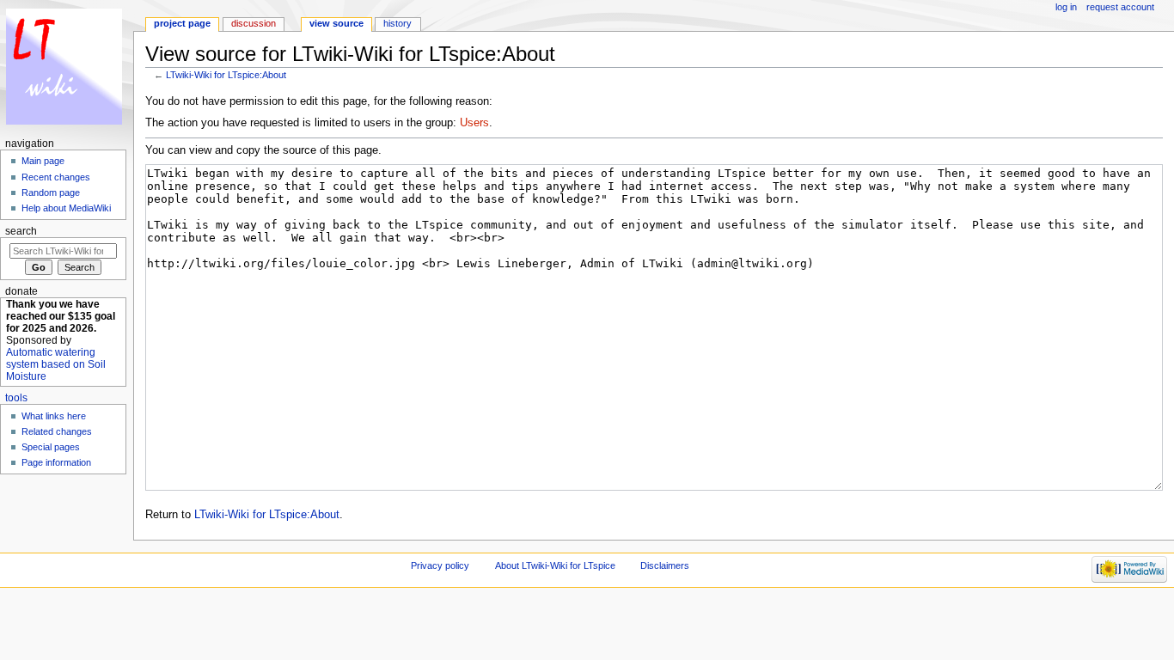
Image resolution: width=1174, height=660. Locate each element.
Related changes (56, 431)
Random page (50, 192)
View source (336, 23)
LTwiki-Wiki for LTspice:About (226, 75)
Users (474, 123)
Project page (182, 23)
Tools (16, 398)
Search (21, 231)
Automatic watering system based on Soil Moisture (56, 364)
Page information (56, 462)
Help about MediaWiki (66, 208)
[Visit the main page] (66, 66)
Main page (42, 161)
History (397, 23)
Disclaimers (664, 565)
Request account (1120, 7)
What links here (53, 416)
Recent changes (55, 177)
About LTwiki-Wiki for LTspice (555, 565)
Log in (1066, 7)
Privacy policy (440, 565)
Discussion (253, 23)
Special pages (50, 447)
